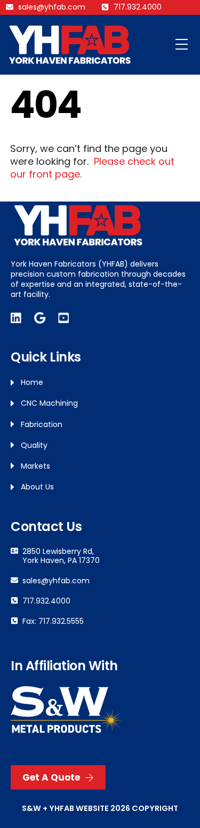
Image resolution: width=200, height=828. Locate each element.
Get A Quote (51, 777)
